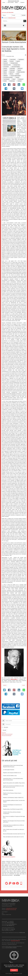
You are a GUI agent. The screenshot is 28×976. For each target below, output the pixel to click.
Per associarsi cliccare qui (15, 940)
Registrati (4, 732)
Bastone (18, 61)
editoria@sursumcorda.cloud (11, 908)
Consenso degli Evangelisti (15, 75)
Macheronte (20, 68)
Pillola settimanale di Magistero (8, 856)
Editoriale (5, 59)
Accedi (4, 730)
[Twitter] (6, 884)
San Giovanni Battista (16, 66)
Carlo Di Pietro (12, 59)
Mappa (16, 2)
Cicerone (11, 61)
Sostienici (22, 2)
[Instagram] (21, 884)
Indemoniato (12, 70)
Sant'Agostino (21, 59)
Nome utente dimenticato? (7, 734)
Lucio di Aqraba (6, 79)
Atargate (17, 77)
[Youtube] (13, 884)
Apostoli (19, 70)
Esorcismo (6, 63)
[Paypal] (10, 884)
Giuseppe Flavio (17, 64)
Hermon (5, 73)
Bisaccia (11, 73)
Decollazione (20, 79)
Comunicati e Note (10, 56)
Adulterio (5, 61)
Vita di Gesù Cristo (7, 64)
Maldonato (5, 75)
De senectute (6, 66)
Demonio (5, 68)
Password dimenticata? (6, 735)
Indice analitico (11, 2)
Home (4, 2)
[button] (25, 55)
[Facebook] (17, 884)
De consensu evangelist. (8, 77)
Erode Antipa (12, 68)
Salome (13, 79)
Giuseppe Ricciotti (14, 63)
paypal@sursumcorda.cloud (11, 909)
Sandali (17, 73)
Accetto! (14, 970)
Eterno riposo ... (14, 679)
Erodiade (5, 70)
